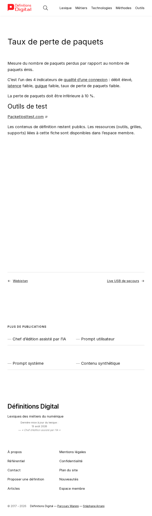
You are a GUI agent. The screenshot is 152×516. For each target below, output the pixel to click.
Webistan (20, 281)
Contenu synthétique (100, 363)
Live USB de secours (123, 281)
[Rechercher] (45, 8)
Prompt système (28, 363)
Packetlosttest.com (26, 116)
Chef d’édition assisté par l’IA (39, 339)
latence (14, 85)
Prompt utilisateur (98, 339)
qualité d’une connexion (85, 79)
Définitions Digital (33, 406)
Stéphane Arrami (93, 506)
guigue (41, 85)
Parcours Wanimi (68, 506)
